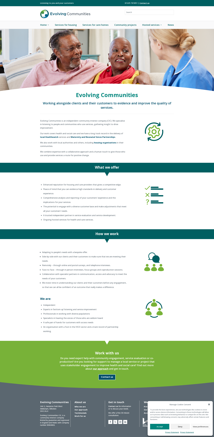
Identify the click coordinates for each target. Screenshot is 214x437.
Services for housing (66, 24)
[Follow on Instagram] (120, 422)
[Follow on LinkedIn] (125, 422)
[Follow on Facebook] (110, 422)
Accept (160, 426)
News (171, 24)
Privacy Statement (172, 432)
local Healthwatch (49, 137)
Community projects (125, 24)
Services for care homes (95, 24)
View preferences (200, 426)
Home (43, 24)
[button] (209, 404)
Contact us (144, 3)
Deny (180, 426)
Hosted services (151, 24)
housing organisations (105, 142)
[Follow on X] (115, 422)
